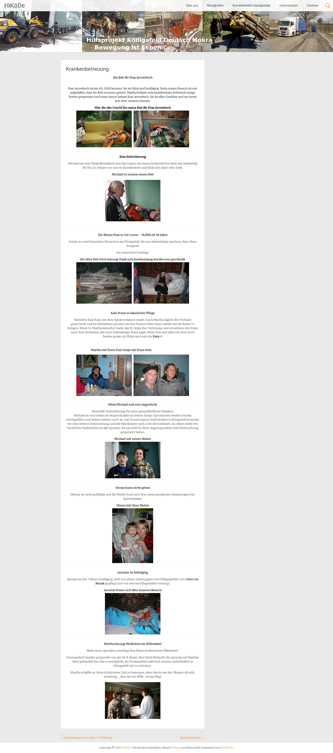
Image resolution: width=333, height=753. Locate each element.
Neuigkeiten (215, 5)
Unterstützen (289, 5)
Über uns (192, 5)
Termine (312, 5)
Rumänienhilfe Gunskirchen (252, 5)
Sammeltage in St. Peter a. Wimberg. (87, 737)
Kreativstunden (192, 737)
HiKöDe (14, 5)
